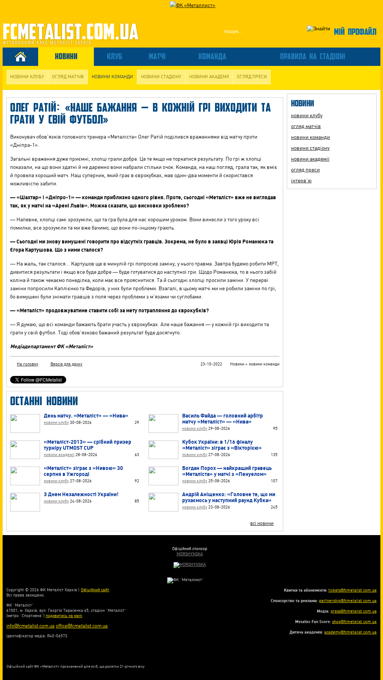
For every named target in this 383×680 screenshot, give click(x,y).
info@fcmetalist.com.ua (30, 626)
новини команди (112, 76)
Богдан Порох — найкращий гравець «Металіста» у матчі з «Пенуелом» (227, 471)
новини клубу (27, 76)
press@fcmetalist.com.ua (354, 611)
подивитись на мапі (64, 615)
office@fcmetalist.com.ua (82, 626)
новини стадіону (161, 76)
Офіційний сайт (95, 590)
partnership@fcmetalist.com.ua (348, 600)
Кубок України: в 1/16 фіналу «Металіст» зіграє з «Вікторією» (222, 445)
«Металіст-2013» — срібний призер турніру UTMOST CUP (87, 445)
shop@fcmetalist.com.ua (354, 621)
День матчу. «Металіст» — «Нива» (86, 416)
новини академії (209, 76)
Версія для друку (66, 364)
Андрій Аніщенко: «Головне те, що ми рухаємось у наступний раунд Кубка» (228, 497)
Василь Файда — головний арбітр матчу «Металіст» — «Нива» (222, 419)
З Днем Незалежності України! (81, 494)
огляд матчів (68, 76)
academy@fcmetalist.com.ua (350, 632)
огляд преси (252, 76)
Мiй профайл (355, 31)
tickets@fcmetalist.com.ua (352, 590)
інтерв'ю (301, 180)
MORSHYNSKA (190, 554)
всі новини (262, 523)
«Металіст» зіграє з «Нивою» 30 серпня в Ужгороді (83, 471)
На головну (27, 364)
